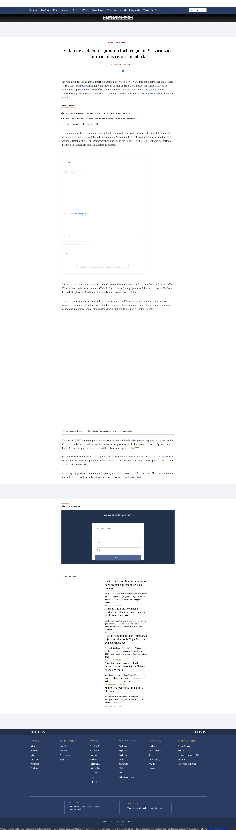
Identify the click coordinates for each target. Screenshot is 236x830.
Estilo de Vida (80, 10)
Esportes (123, 750)
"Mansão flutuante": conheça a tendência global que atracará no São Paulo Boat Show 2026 (126, 612)
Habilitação (94, 750)
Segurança (65, 759)
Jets (32, 755)
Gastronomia (125, 755)
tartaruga (80, 85)
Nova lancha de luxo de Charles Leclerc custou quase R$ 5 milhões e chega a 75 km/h (125, 666)
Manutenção (95, 755)
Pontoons (34, 764)
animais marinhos (152, 93)
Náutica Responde (130, 10)
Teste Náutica (151, 10)
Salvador (152, 768)
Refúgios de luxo (126, 777)
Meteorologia (95, 768)
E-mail (99, 550)
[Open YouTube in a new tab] (123, 70)
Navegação (65, 755)
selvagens (136, 440)
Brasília (151, 764)
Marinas (93, 759)
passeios (122, 477)
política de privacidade (111, 821)
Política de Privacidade (218, 829)
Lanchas (34, 759)
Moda (121, 768)
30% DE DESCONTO (125, 19)
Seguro (92, 777)
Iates (32, 746)
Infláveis (34, 750)
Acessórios (64, 746)
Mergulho (123, 764)
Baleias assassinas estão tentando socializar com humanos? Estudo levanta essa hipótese (102, 119)
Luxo (121, 759)
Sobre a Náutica (187, 741)
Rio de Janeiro (154, 750)
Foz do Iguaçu (154, 759)
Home (110, 42)
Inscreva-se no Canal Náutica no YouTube (83, 124)
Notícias (111, 10)
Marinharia (94, 764)
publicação (106, 448)
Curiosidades (121, 42)
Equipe (181, 750)
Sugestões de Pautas (187, 764)
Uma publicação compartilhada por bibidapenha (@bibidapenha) (102, 267)
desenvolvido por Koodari (118, 825)
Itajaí (111, 288)
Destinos (123, 746)
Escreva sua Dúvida (105, 529)
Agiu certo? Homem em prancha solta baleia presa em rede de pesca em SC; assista (100, 113)
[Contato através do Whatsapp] (193, 733)
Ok (208, 829)
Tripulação (94, 781)
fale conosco (127, 821)
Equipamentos (61, 10)
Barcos (33, 10)
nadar (129, 141)
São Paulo (152, 746)
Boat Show (97, 10)
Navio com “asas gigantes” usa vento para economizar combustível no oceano (125, 585)
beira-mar (135, 477)
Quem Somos (184, 746)
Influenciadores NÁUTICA (189, 755)
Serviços (45, 10)
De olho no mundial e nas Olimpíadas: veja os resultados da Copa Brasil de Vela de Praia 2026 (126, 639)
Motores (63, 750)
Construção (94, 746)
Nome (99, 543)
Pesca (121, 772)
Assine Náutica (197, 10)
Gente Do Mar (110, 706)
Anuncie (181, 759)
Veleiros (34, 768)
